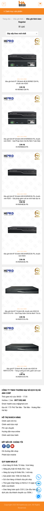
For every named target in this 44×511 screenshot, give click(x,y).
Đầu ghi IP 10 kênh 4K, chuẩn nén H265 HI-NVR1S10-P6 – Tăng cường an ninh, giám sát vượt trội (22, 371)
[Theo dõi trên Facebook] (4, 446)
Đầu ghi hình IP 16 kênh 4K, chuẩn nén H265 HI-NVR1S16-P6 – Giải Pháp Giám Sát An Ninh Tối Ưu (22, 312)
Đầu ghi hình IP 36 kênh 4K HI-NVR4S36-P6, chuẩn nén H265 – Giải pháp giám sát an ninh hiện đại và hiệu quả (22, 198)
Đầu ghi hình (18, 19)
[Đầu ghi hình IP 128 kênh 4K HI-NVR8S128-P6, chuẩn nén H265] (22, 57)
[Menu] (4, 4)
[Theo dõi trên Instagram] (8, 446)
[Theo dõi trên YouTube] (12, 446)
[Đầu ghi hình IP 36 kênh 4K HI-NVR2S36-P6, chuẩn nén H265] (22, 230)
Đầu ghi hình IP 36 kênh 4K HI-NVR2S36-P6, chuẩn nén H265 (22, 255)
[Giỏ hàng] (40, 4)
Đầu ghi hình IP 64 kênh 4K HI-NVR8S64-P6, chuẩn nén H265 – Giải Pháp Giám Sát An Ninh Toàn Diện (22, 140)
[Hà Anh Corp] (22, 4)
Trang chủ (6, 19)
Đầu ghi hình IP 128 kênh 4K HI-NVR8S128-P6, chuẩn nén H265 (22, 82)
